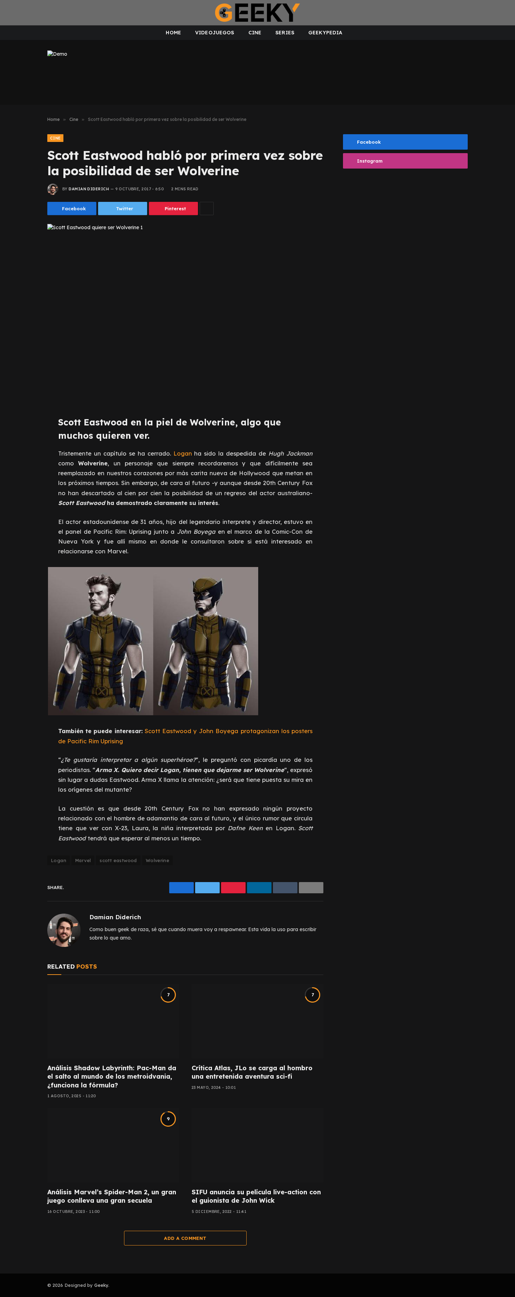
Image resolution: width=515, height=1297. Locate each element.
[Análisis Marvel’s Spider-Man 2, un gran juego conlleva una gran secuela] (113, 1145)
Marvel (83, 860)
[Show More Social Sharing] (207, 208)
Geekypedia (325, 32)
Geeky (101, 1285)
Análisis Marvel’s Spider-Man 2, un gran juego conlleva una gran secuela (111, 1196)
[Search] (503, 13)
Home (173, 32)
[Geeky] (257, 12)
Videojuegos (214, 32)
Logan (182, 453)
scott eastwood (118, 860)
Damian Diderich (89, 188)
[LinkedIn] (24, 472)
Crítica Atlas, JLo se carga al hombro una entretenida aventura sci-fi (252, 1072)
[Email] (24, 503)
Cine (255, 32)
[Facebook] (24, 440)
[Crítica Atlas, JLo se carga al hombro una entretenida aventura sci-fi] (257, 1021)
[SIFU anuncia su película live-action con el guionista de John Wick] (257, 1145)
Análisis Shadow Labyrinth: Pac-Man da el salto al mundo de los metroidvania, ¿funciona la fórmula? (111, 1076)
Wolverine (158, 860)
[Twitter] (24, 456)
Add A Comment (185, 1238)
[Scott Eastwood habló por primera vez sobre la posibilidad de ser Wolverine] (185, 314)
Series (284, 32)
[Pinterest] (24, 487)
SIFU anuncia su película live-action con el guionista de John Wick (256, 1196)
